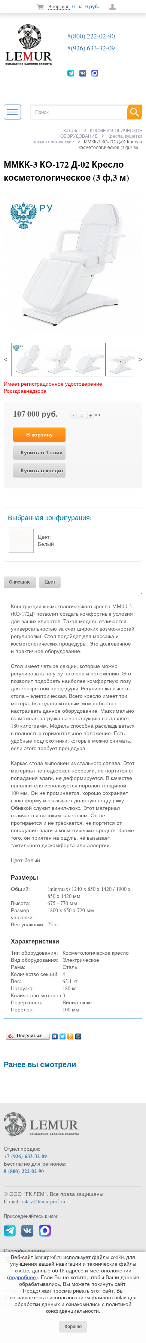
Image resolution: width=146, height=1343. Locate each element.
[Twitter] (63, 1035)
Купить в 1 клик (41, 453)
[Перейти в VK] (82, 72)
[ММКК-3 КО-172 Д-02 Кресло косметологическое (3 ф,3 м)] (73, 263)
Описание (20, 582)
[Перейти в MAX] (94, 72)
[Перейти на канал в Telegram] (70, 72)
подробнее (22, 1277)
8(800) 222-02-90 (91, 35)
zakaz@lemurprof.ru (43, 1201)
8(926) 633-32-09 (91, 47)
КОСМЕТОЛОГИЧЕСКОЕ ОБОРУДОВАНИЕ (101, 133)
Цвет (50, 582)
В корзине (59, 6)
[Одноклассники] (70, 1035)
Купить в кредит (42, 470)
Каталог (71, 130)
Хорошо (73, 1326)
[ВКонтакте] (55, 1035)
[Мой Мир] (78, 1035)
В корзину (39, 435)
